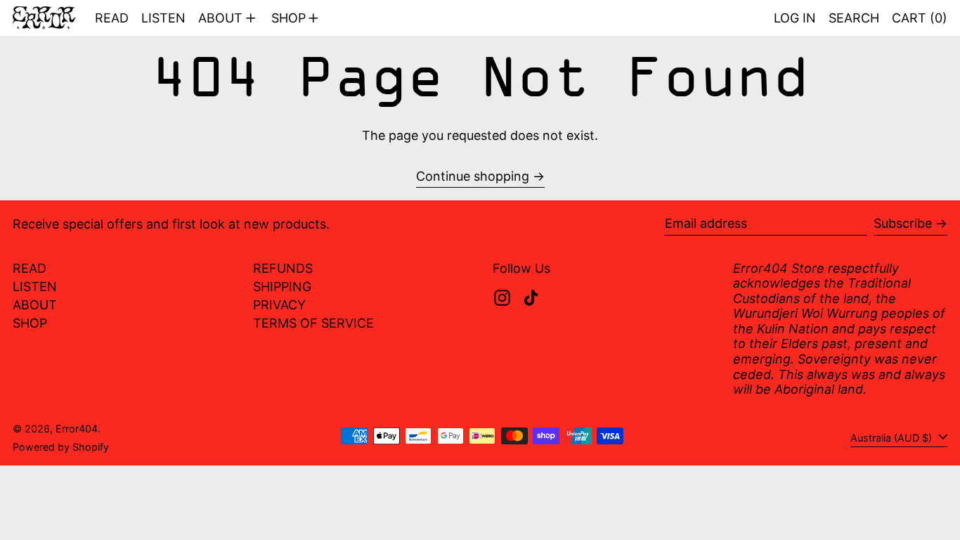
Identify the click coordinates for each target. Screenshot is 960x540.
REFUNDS (283, 268)
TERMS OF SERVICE (313, 323)
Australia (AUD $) (892, 438)
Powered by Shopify (61, 447)
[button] (854, 18)
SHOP (30, 323)
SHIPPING (282, 286)
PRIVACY (279, 304)
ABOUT (35, 304)
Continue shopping (472, 176)
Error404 (77, 429)
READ (29, 268)
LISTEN (35, 286)
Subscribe (903, 223)
